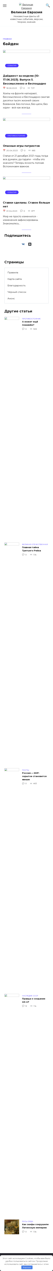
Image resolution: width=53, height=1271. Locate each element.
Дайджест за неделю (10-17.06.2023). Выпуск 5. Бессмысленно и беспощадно (24, 79)
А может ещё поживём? (30, 323)
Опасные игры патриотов (21, 145)
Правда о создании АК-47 (33, 1000)
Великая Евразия (26, 12)
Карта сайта (15, 279)
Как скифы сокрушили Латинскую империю (35, 1226)
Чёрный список (17, 292)
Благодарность (16, 285)
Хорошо (27, 1267)
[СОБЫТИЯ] (26, 69)
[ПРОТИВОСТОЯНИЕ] (26, 139)
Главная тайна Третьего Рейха (31, 549)
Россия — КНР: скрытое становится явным (34, 776)
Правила (13, 272)
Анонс (11, 298)
